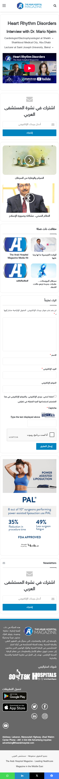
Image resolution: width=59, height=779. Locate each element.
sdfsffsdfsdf (22, 281)
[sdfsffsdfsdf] (15, 270)
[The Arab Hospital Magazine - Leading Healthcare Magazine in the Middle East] (29, 5)
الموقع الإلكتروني (49, 383)
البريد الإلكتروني (49, 369)
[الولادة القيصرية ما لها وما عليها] (43, 244)
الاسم (53, 355)
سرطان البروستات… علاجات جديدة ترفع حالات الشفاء (44, 284)
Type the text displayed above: (25, 417)
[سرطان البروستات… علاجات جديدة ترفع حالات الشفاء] (43, 270)
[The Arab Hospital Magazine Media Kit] (15, 244)
